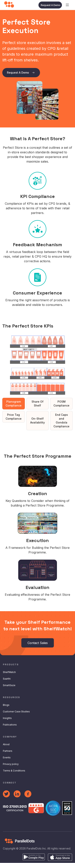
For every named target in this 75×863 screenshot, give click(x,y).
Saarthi (7, 678)
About (6, 744)
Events (7, 757)
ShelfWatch (9, 672)
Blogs (6, 704)
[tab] (13, 403)
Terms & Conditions (14, 770)
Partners (7, 750)
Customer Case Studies (16, 711)
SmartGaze (9, 685)
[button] (67, 5)
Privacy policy (11, 764)
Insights (7, 718)
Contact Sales (38, 643)
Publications (10, 724)
